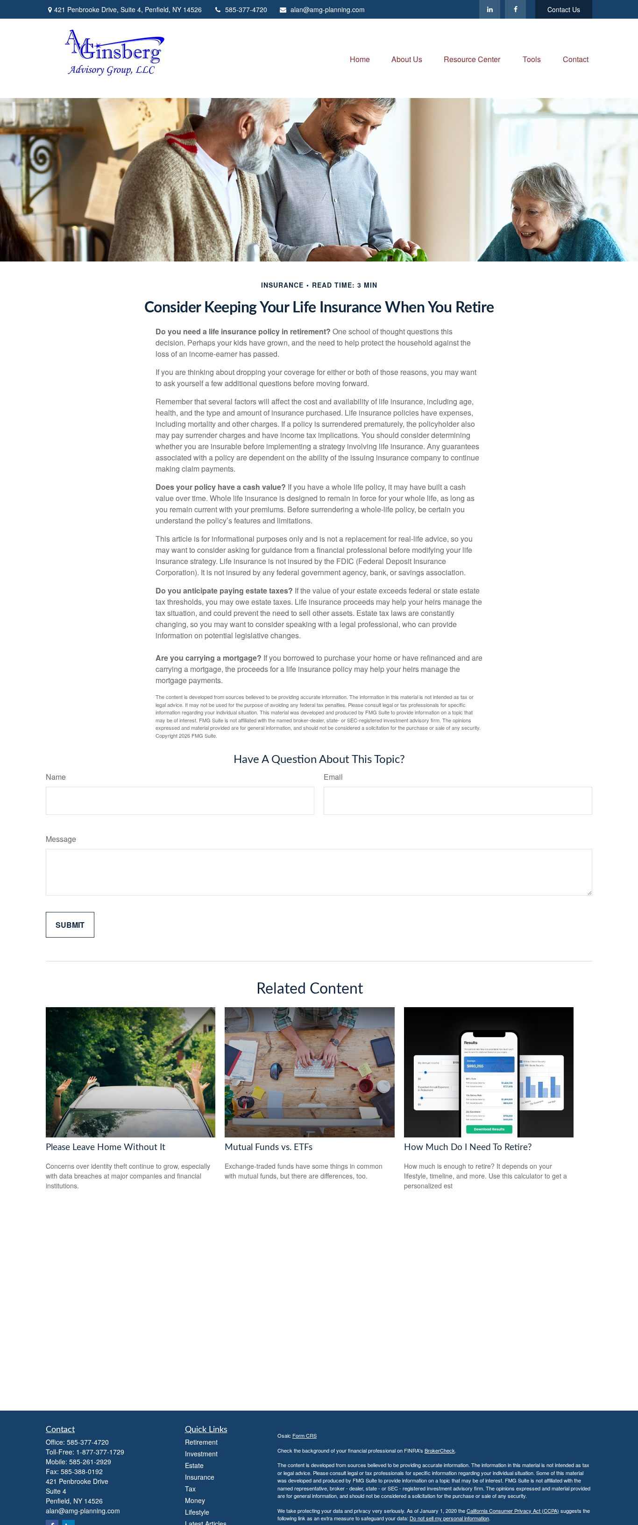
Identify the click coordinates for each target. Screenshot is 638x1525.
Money (195, 1500)
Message (61, 838)
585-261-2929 (90, 1461)
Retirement (201, 1442)
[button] (360, 58)
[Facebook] (515, 9)
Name (56, 776)
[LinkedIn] (489, 9)
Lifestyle (197, 1512)
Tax (190, 1488)
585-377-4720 (246, 9)
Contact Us (563, 9)
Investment (201, 1453)
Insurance (199, 1477)
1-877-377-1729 (100, 1451)
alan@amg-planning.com (328, 9)
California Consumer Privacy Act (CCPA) (513, 1510)
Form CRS (304, 1435)
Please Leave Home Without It (105, 1147)
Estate (194, 1465)
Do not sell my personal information (449, 1518)
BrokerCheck (440, 1450)
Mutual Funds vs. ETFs (268, 1147)
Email (333, 776)
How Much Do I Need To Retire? (468, 1147)
